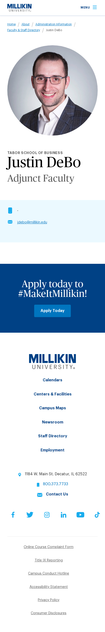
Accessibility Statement (49, 587)
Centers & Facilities (53, 394)
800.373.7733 (55, 484)
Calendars (52, 380)
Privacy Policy (48, 600)
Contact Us (57, 494)
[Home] (19, 10)
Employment (52, 450)
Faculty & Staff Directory (23, 30)
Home (11, 24)
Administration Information (53, 24)
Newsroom (52, 422)
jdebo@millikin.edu (32, 222)
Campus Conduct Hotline (48, 573)
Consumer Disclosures (48, 613)
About (25, 24)
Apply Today (52, 311)
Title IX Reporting (49, 560)
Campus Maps (52, 408)
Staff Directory (52, 436)
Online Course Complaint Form (49, 547)
